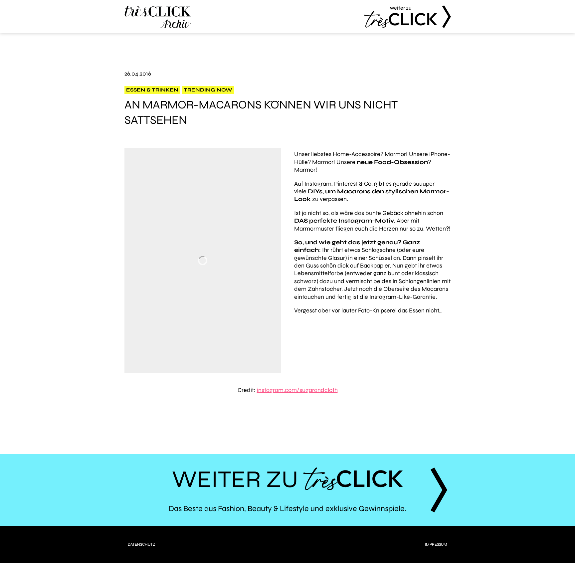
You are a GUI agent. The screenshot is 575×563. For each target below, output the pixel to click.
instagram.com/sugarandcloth (297, 390)
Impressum (436, 544)
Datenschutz (141, 544)
